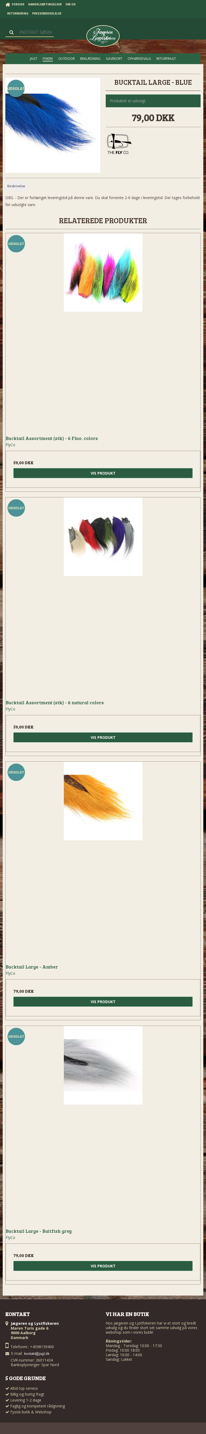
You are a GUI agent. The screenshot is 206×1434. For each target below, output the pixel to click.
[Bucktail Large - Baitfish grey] (103, 1123)
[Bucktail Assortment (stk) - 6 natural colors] (103, 594)
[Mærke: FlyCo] (119, 144)
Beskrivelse (16, 186)
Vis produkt (103, 473)
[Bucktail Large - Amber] (103, 859)
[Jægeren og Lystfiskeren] (103, 36)
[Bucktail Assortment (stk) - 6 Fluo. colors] (103, 330)
